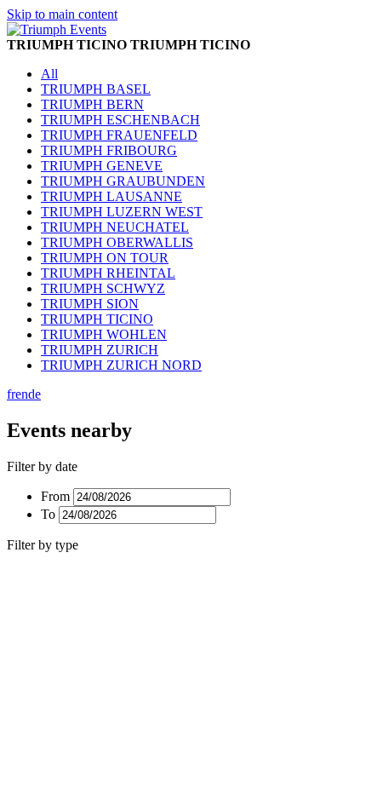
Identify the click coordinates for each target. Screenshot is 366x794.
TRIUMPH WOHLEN (104, 334)
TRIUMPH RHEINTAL (108, 273)
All (49, 73)
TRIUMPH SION (90, 303)
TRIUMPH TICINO (97, 319)
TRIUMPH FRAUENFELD (119, 135)
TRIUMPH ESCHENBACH (120, 119)
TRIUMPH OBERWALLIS (117, 242)
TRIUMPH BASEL (96, 89)
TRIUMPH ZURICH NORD (121, 365)
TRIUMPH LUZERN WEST (122, 211)
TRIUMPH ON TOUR (105, 257)
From (55, 496)
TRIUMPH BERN (92, 104)
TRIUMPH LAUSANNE (111, 196)
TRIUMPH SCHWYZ (103, 288)
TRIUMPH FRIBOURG (109, 150)
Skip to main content (62, 14)
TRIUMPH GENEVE (102, 165)
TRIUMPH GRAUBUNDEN (123, 181)
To (48, 514)
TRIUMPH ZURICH (99, 349)
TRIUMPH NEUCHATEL (115, 227)
